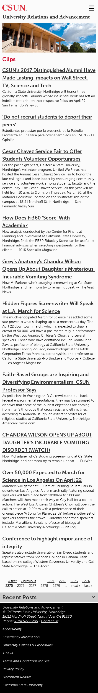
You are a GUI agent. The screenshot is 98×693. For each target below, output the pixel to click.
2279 (56, 585)
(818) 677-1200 (26, 621)
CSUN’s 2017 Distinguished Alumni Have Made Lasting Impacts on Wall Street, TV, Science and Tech (48, 77)
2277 (32, 585)
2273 (74, 581)
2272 (62, 581)
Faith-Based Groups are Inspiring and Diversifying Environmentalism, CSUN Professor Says (46, 382)
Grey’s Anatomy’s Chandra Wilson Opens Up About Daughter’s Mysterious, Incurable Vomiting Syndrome (48, 269)
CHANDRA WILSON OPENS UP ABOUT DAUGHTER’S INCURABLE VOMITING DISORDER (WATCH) (47, 442)
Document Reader (16, 677)
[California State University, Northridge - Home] (14, 9)
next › (75, 585)
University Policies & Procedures (27, 645)
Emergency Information (20, 637)
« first (12, 581)
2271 (50, 581)
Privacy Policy (13, 669)
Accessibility (12, 629)
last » (88, 585)
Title (7, 653)
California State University (22, 685)
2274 (86, 581)
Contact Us (49, 621)
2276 (21, 585)
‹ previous (28, 581)
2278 (44, 585)
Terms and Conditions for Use (25, 661)
